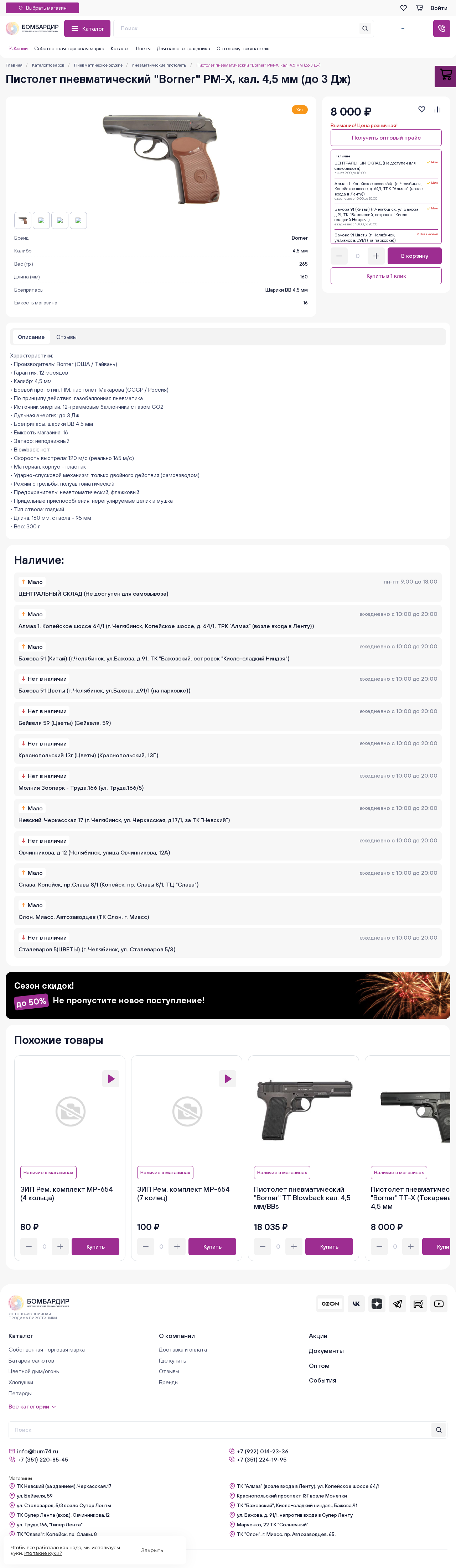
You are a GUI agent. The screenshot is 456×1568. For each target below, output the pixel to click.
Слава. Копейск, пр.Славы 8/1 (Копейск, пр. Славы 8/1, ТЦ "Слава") (109, 884)
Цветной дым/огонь (34, 1371)
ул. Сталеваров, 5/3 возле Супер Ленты (64, 1505)
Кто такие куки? (43, 1553)
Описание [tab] (31, 337)
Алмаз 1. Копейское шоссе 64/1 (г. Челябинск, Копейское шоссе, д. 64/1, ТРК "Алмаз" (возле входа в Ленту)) (166, 626)
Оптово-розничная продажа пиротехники (33, 1316)
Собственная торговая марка (69, 48)
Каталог (93, 28)
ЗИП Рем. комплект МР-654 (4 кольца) (66, 1193)
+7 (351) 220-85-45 (42, 1459)
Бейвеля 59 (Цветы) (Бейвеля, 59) (65, 723)
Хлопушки (21, 1382)
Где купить (172, 1360)
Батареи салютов (31, 1360)
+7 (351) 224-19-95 (261, 1459)
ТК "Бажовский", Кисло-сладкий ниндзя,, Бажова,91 (297, 1505)
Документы (326, 1350)
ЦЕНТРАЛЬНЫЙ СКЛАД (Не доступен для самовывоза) (94, 593)
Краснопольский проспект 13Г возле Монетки (292, 1496)
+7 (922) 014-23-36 (263, 1451)
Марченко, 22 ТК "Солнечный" (273, 1524)
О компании (177, 1335)
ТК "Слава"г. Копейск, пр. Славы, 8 (57, 1534)
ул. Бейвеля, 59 (35, 1496)
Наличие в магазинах (48, 1172)
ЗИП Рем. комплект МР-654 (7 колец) (183, 1193)
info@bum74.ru (37, 1451)
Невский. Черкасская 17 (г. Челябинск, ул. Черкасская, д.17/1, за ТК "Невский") (124, 820)
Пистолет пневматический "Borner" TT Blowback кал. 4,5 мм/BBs (302, 1197)
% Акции (18, 48)
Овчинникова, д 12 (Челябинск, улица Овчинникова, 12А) (94, 852)
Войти (439, 8)
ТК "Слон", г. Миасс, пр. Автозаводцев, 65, (286, 1534)
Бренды (168, 1382)
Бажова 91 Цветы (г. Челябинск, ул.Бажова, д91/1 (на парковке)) (105, 690)
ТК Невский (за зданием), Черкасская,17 (64, 1486)
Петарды (20, 1393)
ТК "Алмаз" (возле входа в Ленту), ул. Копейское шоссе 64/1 (308, 1486)
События (322, 1380)
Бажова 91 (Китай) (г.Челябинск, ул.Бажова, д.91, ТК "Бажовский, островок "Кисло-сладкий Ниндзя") (154, 658)
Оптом (319, 1365)
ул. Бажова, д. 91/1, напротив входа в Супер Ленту (295, 1515)
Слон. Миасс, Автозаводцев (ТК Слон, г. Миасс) (84, 917)
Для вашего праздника (183, 48)
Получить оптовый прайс (386, 137)
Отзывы (169, 1371)
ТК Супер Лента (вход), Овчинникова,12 (63, 1515)
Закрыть (152, 1550)
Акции (318, 1335)
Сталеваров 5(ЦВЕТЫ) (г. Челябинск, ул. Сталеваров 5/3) (97, 949)
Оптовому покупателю (243, 48)
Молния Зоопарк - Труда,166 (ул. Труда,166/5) (81, 787)
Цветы (143, 48)
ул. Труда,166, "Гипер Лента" (50, 1524)
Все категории (29, 1406)
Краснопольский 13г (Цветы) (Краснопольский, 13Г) (89, 755)
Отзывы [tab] (66, 337)
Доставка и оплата (183, 1349)
